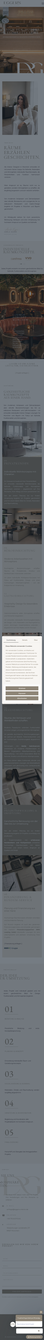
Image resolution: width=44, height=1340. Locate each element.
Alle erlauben (22, 698)
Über (36, 640)
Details (24, 640)
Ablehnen (22, 688)
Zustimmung (11, 640)
